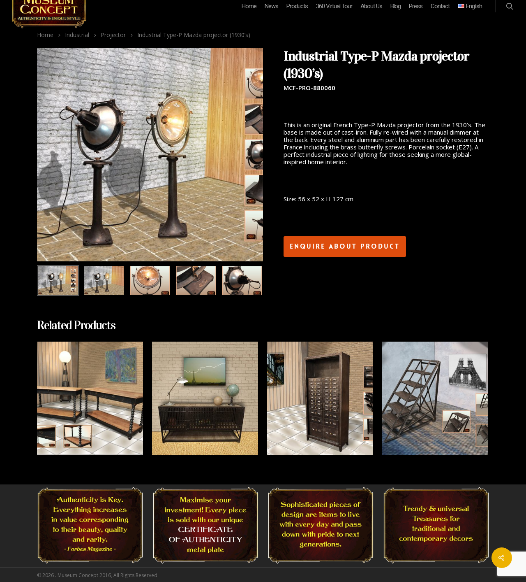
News (271, 6)
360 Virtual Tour (334, 6)
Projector (113, 35)
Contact (440, 6)
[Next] (248, 281)
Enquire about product (345, 246)
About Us (371, 6)
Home (249, 6)
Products (297, 6)
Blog (395, 6)
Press (415, 6)
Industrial (77, 35)
